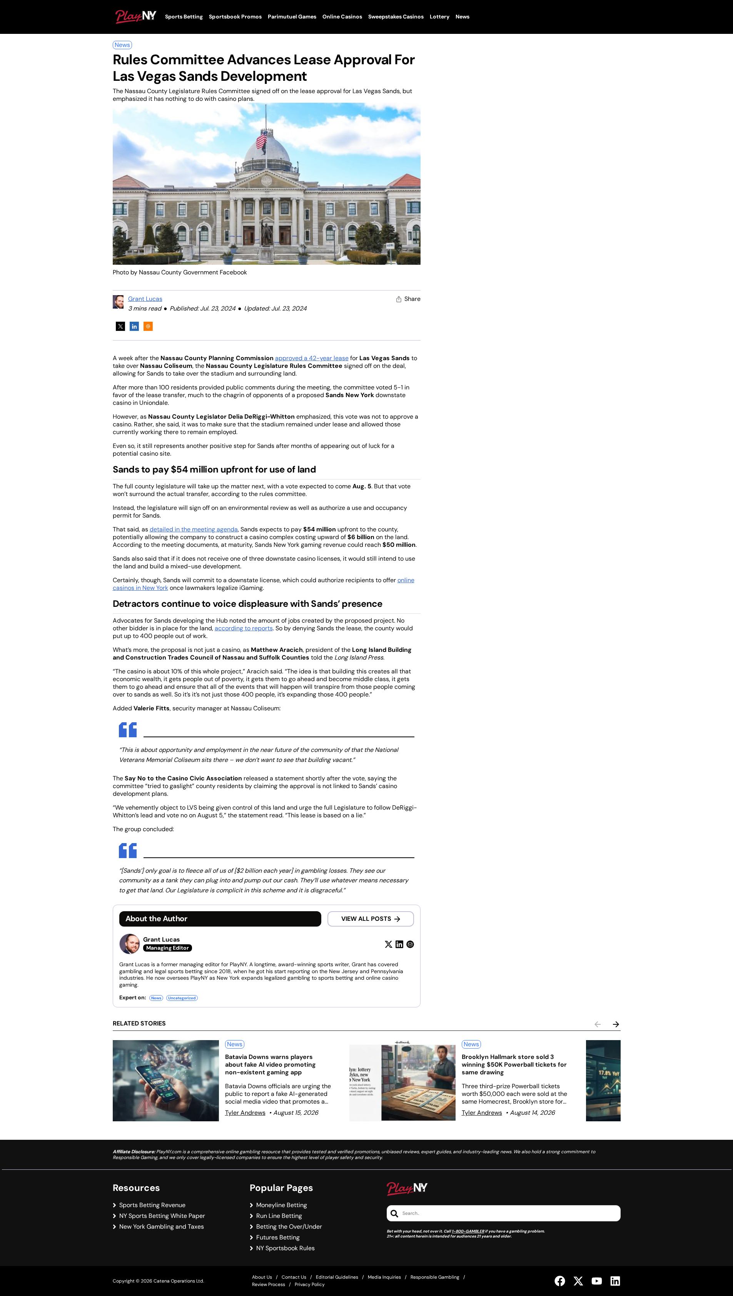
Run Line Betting (279, 1216)
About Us (262, 1277)
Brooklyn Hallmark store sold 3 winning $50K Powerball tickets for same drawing (514, 1064)
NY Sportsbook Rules (285, 1248)
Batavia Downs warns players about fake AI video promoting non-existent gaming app (270, 1064)
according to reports (244, 628)
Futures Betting (278, 1237)
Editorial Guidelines (337, 1277)
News (122, 45)
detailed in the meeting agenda (194, 529)
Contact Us (294, 1277)
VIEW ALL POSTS (366, 919)
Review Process (268, 1284)
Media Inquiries (384, 1277)
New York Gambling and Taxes (161, 1227)
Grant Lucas (145, 299)
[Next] (616, 1024)
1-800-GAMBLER (468, 1231)
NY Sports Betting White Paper (162, 1216)
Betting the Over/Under (289, 1227)
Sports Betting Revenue (152, 1205)
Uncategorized (182, 997)
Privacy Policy (310, 1284)
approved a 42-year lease (312, 358)
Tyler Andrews (245, 1113)
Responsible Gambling (435, 1277)
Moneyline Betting (281, 1205)
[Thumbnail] (166, 1080)
